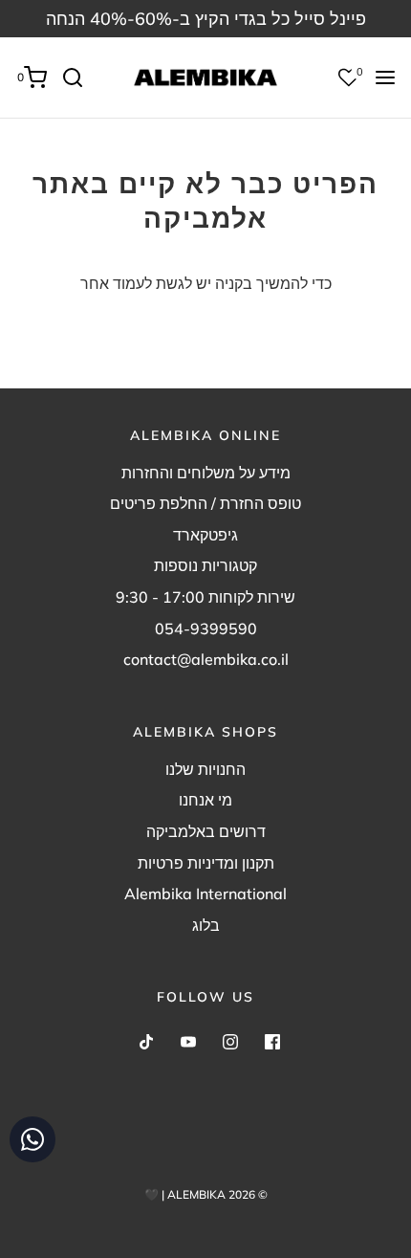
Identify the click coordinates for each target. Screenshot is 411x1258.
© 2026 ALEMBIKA (217, 1194)
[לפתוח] (385, 77)
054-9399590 (206, 628)
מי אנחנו (205, 799)
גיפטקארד (205, 534)
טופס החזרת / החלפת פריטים (205, 503)
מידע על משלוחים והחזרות (206, 472)
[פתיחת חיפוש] (79, 77)
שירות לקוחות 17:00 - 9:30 (205, 597)
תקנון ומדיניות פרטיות (206, 862)
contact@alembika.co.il (206, 659)
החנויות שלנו (205, 769)
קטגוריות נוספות (205, 565)
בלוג (206, 925)
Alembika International (205, 893)
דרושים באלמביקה (206, 831)
